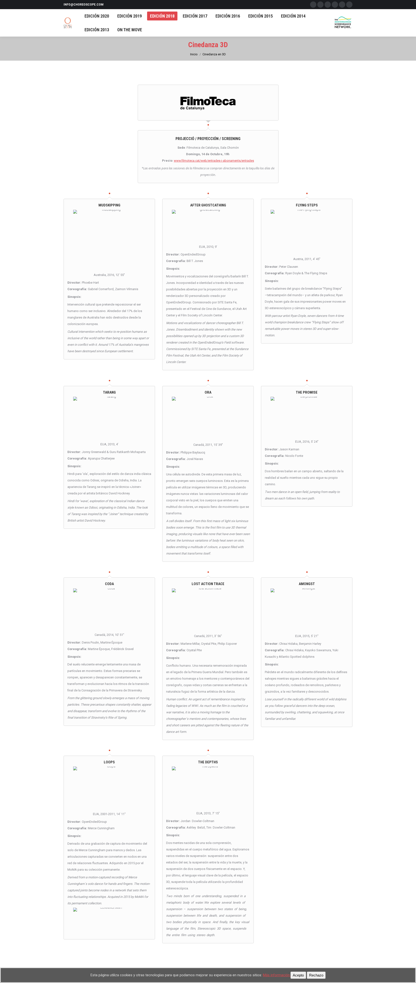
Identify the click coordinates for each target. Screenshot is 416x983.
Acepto (298, 975)
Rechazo (316, 975)
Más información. (277, 975)
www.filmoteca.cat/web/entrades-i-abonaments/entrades (214, 160)
